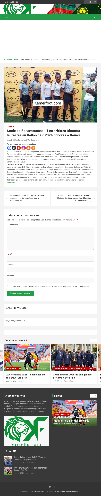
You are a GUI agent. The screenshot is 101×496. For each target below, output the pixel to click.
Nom (9, 254)
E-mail (10, 265)
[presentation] (92, 340)
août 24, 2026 (19, 463)
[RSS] (28, 148)
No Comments (33, 140)
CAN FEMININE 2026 (13, 368)
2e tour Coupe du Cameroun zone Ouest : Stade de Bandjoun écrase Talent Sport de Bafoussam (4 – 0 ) (74, 198)
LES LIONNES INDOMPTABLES (34, 368)
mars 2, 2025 (12, 140)
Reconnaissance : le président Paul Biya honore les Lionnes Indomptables (74, 376)
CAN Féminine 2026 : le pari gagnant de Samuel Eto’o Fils (25, 376)
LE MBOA (10, 127)
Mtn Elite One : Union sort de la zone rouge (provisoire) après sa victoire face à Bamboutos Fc (27, 198)
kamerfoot (22, 140)
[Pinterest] (19, 148)
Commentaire (13, 224)
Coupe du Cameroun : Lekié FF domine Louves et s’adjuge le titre (30, 458)
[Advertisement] (50, 40)
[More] (33, 148)
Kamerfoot (39, 491)
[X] (14, 148)
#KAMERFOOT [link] (12, 182)
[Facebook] (9, 148)
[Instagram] (23, 148)
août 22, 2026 (11, 381)
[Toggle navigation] (7, 17)
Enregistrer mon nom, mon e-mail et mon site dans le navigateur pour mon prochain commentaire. (50, 286)
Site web (10, 275)
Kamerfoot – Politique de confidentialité (63, 491)
